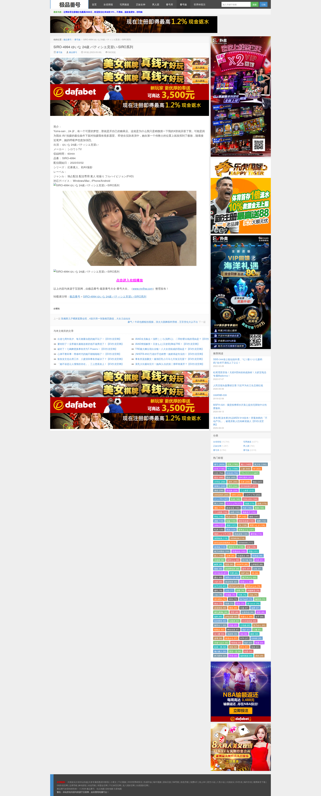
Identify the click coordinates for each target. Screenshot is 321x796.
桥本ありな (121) (246, 529)
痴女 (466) (219, 477)
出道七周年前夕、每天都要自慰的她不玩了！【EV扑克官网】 (89, 338)
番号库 (169, 4)
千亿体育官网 (115, 785)
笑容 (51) (255, 646)
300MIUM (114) (237, 538)
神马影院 (82, 785)
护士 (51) (244, 646)
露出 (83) (218, 577)
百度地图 (118, 788)
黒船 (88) (218, 568)
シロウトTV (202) (252, 494)
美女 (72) (218, 603)
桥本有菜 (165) (233, 507)
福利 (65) (218, 616)
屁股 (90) (229, 564)
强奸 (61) (246, 629)
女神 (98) (230, 555)
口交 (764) (219, 473)
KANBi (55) (256, 638)
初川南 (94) (247, 560)
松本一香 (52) (220, 646)
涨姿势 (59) (232, 633)
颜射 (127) (231, 525)
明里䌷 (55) (236, 642)
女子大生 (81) (220, 586)
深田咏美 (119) (221, 538)
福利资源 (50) (246, 655)
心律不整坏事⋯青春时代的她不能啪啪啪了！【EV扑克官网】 (89, 354)
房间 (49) (259, 655)
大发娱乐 (230, 781)
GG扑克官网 (62, 785)
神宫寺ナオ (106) (236, 546)
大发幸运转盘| (82, 781)
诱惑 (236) (219, 490)
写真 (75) (242, 594)
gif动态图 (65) (231, 616)
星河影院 (105, 781)
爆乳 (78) (218, 590)
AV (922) (257, 468)
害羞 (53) (259, 642)
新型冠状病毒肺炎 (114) (225, 542)
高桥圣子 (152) (249, 512)
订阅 (263, 4)
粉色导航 (185, 781)
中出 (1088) (233, 468)
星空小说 (211, 781)
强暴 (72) (229, 603)
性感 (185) (235, 499)
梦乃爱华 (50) (220, 655)
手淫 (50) (233, 655)
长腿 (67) (244, 607)
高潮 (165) (259, 507)
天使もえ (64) (246, 616)
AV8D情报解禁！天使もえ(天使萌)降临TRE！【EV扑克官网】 (167, 343)
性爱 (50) (248, 651)
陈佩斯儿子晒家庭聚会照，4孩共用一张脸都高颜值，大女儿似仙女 (95, 318)
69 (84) (255, 573)
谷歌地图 (109, 788)
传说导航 (92, 785)
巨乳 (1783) (233, 464)
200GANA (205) (221, 494)
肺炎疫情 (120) (241, 533)
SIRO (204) (237, 494)
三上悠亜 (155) (221, 512)
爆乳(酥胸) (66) (221, 612)
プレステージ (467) (249, 473)
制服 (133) (231, 520)
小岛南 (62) (245, 625)
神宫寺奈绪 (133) (246, 520)
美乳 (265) (233, 481)
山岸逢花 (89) (257, 564)
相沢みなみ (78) (253, 586)
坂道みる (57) (231, 638)
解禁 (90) (218, 564)
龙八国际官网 (129, 785)
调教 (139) (219, 520)
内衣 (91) (259, 560)
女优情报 (108, 4)
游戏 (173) (262, 503)
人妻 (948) (245, 468)
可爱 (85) (234, 573)
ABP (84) (245, 573)
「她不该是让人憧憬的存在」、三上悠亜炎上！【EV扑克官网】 (91, 364)
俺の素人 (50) (220, 651)
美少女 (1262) (260, 464)
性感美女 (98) (243, 555)
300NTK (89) (242, 564)
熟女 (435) (231, 477)
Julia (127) (219, 525)
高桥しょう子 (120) (223, 533)
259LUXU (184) (250, 499)
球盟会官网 (102, 785)
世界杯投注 (199, 4)
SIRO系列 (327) (246, 477)
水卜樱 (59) (219, 633)
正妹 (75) (253, 594)
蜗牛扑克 (248, 781)
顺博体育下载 (259, 781)
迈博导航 (73, 785)
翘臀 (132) (261, 520)
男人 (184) (219, 503)
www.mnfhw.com (143, 288)
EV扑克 (239, 781)
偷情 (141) (254, 516)
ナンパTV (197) (221, 499)
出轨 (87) (257, 568)
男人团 (155, 4)
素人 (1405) (246, 464)
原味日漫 (167, 781)
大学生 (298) (220, 481)
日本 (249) (245, 481)
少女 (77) (229, 590)
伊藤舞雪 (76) (253, 590)
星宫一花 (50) (235, 651)
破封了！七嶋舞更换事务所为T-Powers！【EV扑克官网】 (87, 349)
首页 (94, 4)
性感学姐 (148, 781)
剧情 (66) (261, 612)
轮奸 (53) (248, 642)
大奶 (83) (218, 581)
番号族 (183, 4)
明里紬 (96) (257, 555)
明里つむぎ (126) (257, 525)
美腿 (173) (249, 503)
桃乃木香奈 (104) (222, 551)
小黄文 (114, 781)
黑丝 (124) (231, 529)
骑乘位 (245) (220, 486)
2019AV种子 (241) (249, 486)
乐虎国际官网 (142, 785)
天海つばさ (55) (221, 642)
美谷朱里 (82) (231, 581)
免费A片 (194, 781)
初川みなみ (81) (236, 586)
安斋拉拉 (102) (239, 551)
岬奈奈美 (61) (233, 629)
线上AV (202, 781)
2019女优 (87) (220, 573)
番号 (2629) (219, 464)
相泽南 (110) (220, 546)
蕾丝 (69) (233, 607)
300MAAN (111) (245, 542)
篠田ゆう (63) (220, 625)
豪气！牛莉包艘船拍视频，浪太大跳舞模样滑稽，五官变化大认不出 (163, 321)
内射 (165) (247, 507)
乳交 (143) (231, 516)
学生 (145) (219, 516)
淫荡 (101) (253, 551)
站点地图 (101, 788)
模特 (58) (254, 633)
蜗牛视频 (157, 781)
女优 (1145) (219, 468)
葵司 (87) (246, 568)
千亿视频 (122, 781)
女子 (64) (259, 616)
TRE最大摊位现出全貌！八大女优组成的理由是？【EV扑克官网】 (169, 349)
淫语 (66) (235, 612)
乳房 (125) (219, 529)
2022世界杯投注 (135, 781)
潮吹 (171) (219, 507)
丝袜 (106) (251, 546)
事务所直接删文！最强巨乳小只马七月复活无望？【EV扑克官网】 (169, 359)
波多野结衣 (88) (232, 568)
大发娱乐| (71, 781)
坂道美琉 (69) (220, 607)
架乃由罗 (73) (246, 599)
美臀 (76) (240, 590)
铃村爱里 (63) (220, 620)
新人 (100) (219, 555)
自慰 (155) (235, 512)
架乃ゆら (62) (259, 625)
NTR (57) (244, 638)
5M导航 (175, 781)
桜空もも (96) (233, 560)
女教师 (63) (234, 620)
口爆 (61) (257, 629)
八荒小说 (221, 781)
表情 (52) (233, 646)
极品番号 (69, 4)
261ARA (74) (220, 599)
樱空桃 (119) (256, 533)
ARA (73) (233, 599)
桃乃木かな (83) (249, 577)
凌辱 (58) (218, 638)
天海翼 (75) (230, 594)
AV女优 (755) (232, 473)
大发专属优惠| (94, 781)
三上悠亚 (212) (247, 490)
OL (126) (243, 525)
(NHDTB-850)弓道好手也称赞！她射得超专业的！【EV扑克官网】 (169, 354)
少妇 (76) (218, 594)
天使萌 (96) (219, 560)
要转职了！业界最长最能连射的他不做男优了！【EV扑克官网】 (91, 343)
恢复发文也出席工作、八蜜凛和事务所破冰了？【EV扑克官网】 (91, 359)
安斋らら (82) (246, 581)
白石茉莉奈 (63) (249, 620)
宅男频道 (124, 4)
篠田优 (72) (260, 599)
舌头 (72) (240, 603)
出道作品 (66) (248, 612)
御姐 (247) (257, 481)
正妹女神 (140, 4)
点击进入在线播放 (129, 280)
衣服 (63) (233, 625)
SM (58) (243, 633)
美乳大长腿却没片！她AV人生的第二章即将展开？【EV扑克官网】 (169, 364)
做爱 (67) (255, 607)
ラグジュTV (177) (234, 503)
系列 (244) (233, 486)
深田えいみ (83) (232, 577)
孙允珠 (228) (232, 490)
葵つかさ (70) (253, 603)
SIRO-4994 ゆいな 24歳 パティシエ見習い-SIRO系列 (93, 46)
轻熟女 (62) (219, 629)
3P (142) (242, 516)
